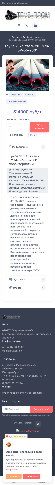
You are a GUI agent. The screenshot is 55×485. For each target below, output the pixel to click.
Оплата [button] (17, 287)
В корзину (39, 127)
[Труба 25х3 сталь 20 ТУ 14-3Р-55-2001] (27, 74)
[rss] (38, 424)
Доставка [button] (19, 279)
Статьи (28, 423)
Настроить (14, 476)
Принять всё (32, 476)
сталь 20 (29, 94)
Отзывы (18, 423)
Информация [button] (20, 146)
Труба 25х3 (16, 94)
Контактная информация (15, 3)
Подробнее (12, 469)
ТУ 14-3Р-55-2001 (16, 101)
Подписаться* (41, 409)
